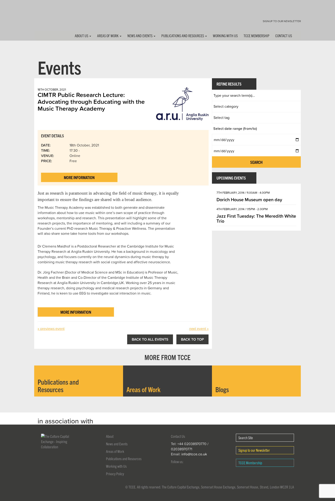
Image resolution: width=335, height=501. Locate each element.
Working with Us (225, 35)
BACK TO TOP (192, 339)
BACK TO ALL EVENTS (150, 339)
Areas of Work (108, 35)
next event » (199, 328)
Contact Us (283, 35)
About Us (82, 35)
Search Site (245, 437)
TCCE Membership (256, 35)
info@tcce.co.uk (194, 454)
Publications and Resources (183, 35)
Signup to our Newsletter (282, 21)
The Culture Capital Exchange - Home (48, 19)
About (109, 436)
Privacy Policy (115, 473)
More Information (79, 177)
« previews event (51, 328)
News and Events (140, 35)
